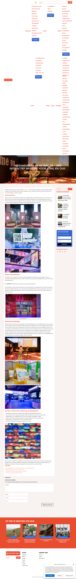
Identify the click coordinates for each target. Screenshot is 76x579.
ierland (64, 23)
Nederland (28, 31)
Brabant (34, 11)
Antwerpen (51, 6)
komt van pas (40, 72)
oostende (65, 146)
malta (64, 33)
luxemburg (65, 30)
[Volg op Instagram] (35, 2)
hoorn (65, 119)
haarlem (65, 114)
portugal (65, 42)
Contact (40, 556)
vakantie (38, 70)
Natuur (53, 105)
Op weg (23, 563)
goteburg (65, 107)
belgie (64, 8)
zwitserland (66, 47)
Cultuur (48, 105)
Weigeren (60, 575)
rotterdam (66, 151)
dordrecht (66, 97)
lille (64, 131)
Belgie (23, 556)
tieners (30, 191)
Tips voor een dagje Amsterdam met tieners (14, 472)
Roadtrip (38, 65)
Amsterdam (66, 70)
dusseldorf (66, 100)
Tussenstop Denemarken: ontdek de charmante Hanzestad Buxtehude (63, 207)
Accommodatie (40, 58)
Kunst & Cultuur (46, 171)
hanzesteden (66, 117)
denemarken (66, 11)
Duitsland (27, 537)
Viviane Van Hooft (33, 171)
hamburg (65, 112)
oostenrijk (65, 38)
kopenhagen (66, 124)
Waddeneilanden (37, 33)
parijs (64, 148)
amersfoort (66, 60)
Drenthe (34, 13)
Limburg (34, 25)
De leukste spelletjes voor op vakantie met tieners (15, 469)
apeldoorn (66, 68)
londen (65, 134)
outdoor (38, 68)
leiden (64, 126)
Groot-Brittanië (67, 21)
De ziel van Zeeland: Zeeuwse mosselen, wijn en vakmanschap (63, 541)
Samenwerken (42, 558)
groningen (66, 109)
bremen (65, 85)
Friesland (35, 18)
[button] (73, 564)
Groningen (35, 23)
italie (63, 25)
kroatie (64, 28)
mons (64, 141)
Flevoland (35, 16)
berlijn (65, 78)
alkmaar (65, 58)
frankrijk (65, 16)
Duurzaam (39, 60)
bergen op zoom (66, 76)
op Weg (32, 105)
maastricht (66, 136)
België (44, 31)
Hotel (59, 537)
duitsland (65, 13)
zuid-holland (36, 8)
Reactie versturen (47, 504)
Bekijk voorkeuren (69, 575)
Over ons (41, 554)
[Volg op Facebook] (58, 252)
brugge (65, 90)
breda (64, 83)
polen (64, 40)
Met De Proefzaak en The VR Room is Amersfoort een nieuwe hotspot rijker (20, 468)
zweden (64, 50)
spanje (64, 45)
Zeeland (34, 35)
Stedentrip (58, 105)
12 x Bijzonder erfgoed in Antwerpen (66, 216)
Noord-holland (36, 6)
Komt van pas (13, 537)
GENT (49, 8)
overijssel (35, 28)
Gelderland (35, 21)
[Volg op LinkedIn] (65, 252)
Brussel (50, 11)
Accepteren (50, 575)
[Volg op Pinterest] (62, 252)
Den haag (65, 95)
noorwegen (66, 35)
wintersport (39, 63)
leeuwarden (66, 129)
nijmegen (65, 143)
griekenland (66, 18)
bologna (65, 81)
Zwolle (65, 153)
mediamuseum (26, 189)
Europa (59, 31)
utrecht (34, 30)
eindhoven (66, 102)
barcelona (66, 72)
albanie (64, 6)
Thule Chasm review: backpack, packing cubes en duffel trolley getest (13, 541)
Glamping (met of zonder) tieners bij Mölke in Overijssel (16, 471)
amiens (65, 63)
